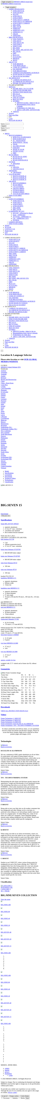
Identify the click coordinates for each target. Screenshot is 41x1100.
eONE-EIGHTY (18, 12)
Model (7, 471)
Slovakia (3, 448)
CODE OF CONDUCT (20, 67)
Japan (2, 411)
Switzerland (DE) (6, 457)
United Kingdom (6, 466)
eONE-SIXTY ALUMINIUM (22, 21)
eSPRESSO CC (18, 32)
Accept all (4, 1096)
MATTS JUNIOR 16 (19, 179)
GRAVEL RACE (18, 169)
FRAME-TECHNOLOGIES (22, 83)
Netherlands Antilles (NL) (9, 429)
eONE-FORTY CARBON (21, 23)
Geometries (8, 475)
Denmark (4, 390)
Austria (3, 376)
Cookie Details (25, 1096)
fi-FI (6, 344)
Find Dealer (4, 514)
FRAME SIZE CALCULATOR (23, 88)
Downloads (8, 476)
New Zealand (5, 432)
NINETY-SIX (17, 46)
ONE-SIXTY (17, 41)
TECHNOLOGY (14, 78)
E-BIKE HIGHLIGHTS (16, 9)
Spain (2, 454)
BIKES (7, 133)
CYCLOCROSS (18, 186)
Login (11, 118)
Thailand (3, 462)
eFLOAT (16, 14)
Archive (11, 113)
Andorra (3, 371)
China (3, 381)
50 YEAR (8, 227)
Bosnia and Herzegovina (8, 379)
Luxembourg (5, 418)
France (3, 397)
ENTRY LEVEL (18, 151)
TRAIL (15, 144)
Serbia (3, 445)
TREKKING (13, 171)
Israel (2, 408)
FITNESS (12, 162)
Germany (4, 399)
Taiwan (3, 461)
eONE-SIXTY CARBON (21, 20)
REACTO (16, 55)
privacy (7, 1072)
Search (4, 126)
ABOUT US (13, 62)
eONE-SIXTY (17, 16)
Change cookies (14, 1096)
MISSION (16, 58)
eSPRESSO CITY (18, 30)
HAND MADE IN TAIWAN (22, 74)
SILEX (15, 60)
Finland (3, 395)
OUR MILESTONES (20, 71)
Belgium (3, 378)
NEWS (7, 225)
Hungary (3, 401)
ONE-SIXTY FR (18, 42)
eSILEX (15, 34)
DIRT (14, 53)
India (2, 404)
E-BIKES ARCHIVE (15, 222)
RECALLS (16, 94)
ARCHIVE (12, 181)
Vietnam (3, 468)
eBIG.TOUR (17, 27)
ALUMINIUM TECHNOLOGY (23, 81)
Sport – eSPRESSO (19, 215)
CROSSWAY (17, 172)
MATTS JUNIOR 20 (19, 178)
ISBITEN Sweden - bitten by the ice (28, 103)
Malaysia (3, 420)
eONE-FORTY (18, 18)
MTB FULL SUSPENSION (22, 137)
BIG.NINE (16, 48)
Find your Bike (13, 115)
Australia (3, 374)
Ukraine (3, 464)
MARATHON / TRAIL (20, 142)
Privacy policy (12, 1092)
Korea (3, 413)
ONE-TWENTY (18, 39)
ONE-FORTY (17, 44)
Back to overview (6, 747)
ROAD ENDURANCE (20, 160)
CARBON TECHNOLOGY (22, 80)
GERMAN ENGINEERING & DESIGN (26, 73)
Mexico (3, 422)
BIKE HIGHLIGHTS (16, 37)
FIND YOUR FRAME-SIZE (22, 90)
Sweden (3, 455)
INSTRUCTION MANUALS (22, 92)
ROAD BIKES (14, 155)
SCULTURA (17, 57)
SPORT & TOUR (18, 149)
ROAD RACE (17, 158)
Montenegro (4, 424)
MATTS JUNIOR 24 (19, 176)
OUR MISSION (18, 64)
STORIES (16, 101)
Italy (2, 409)
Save (27, 1098)
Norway (3, 436)
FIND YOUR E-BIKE (16, 224)
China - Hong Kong (7, 383)
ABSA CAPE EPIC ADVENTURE (28, 110)
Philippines (4, 438)
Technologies (9, 480)
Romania (3, 443)
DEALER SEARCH (15, 120)
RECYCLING (17, 96)
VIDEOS (16, 111)
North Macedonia (6, 434)
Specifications (9, 473)
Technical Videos (10, 478)
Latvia (3, 415)
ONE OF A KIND (18, 97)
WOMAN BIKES (18, 192)
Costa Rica (4, 385)
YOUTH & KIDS (14, 174)
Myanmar (4, 425)
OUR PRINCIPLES (19, 65)
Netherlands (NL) (6, 427)
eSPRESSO (16, 28)
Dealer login (9, 231)
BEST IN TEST (18, 99)
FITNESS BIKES (18, 190)
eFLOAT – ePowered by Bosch (23, 213)
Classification (9, 482)
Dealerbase (8, 1073)
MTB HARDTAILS (19, 139)
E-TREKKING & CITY (16, 211)
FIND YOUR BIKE (15, 195)
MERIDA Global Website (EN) (11, 367)
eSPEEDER (16, 35)
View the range (5, 899)
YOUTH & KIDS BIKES (21, 194)
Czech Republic (6, 388)
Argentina (4, 372)
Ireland (3, 406)
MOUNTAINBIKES (15, 135)
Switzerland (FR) (6, 459)
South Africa (5, 452)
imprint (7, 1070)
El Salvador (4, 392)
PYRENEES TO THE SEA (26, 108)
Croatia (3, 386)
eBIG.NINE (16, 25)
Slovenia (3, 450)
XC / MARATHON (19, 140)
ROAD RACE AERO (20, 156)
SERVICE (12, 87)
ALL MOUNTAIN (19, 146)
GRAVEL (12, 165)
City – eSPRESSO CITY (21, 218)
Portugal (3, 441)
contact (7, 1068)
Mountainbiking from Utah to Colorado (25, 333)
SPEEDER (16, 163)
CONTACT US (10, 229)
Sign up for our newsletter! (21, 76)
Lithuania (4, 416)
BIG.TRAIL (17, 51)
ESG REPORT (17, 69)
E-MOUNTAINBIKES (16, 199)
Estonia (3, 394)
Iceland (3, 402)
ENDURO (16, 148)
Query (3, 124)
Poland (3, 439)
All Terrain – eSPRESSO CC (22, 216)
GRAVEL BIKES (18, 188)
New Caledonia (6, 431)
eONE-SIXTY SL (18, 11)
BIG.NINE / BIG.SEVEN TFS (23, 50)
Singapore (4, 447)
